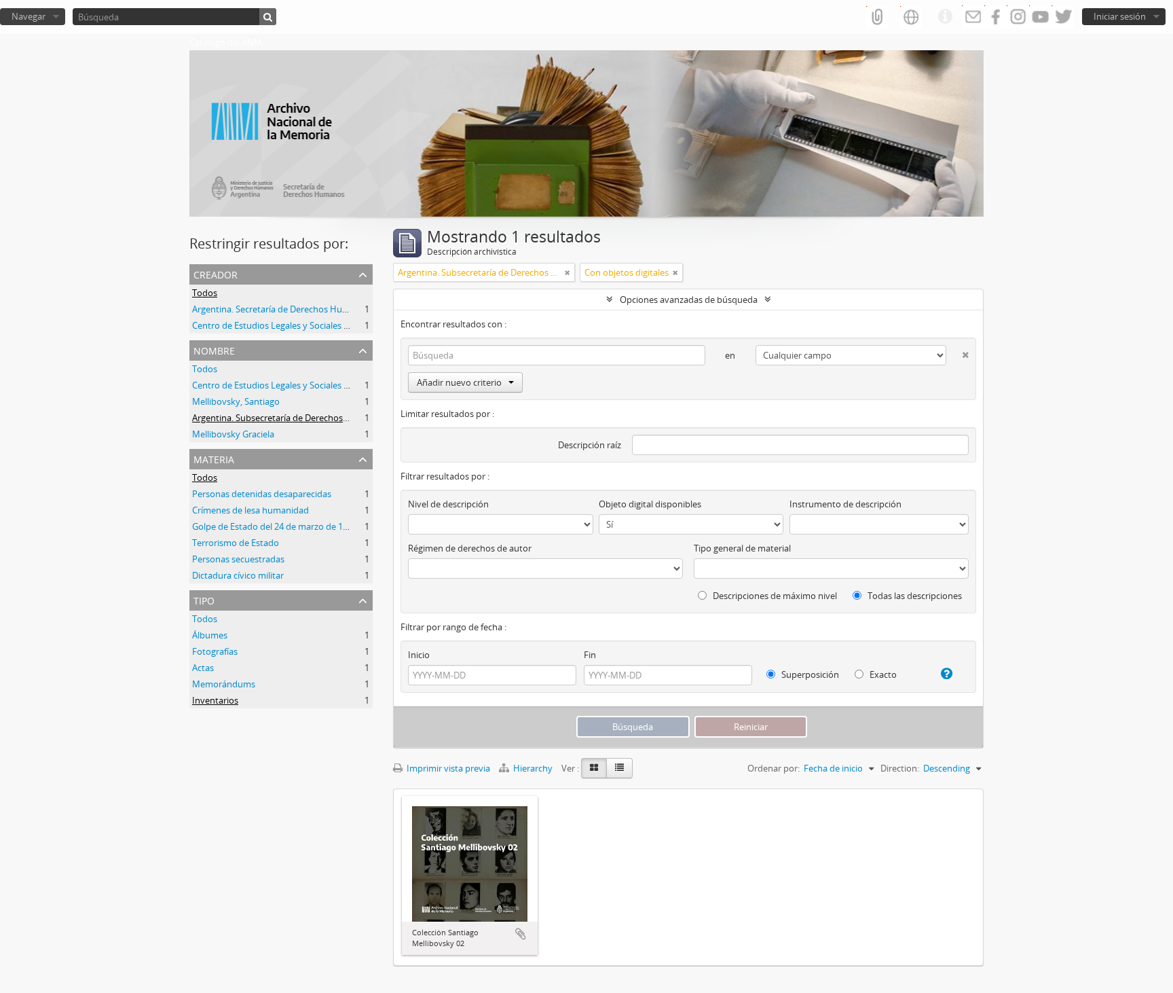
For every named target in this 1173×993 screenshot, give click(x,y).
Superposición (809, 674)
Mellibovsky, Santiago (236, 401)
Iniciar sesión (1120, 16)
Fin (590, 655)
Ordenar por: (773, 768)
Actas (203, 668)
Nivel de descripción (448, 504)
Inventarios (215, 700)
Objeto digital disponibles (650, 504)
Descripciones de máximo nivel (774, 596)
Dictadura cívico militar (238, 575)
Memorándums (223, 684)
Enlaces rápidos (945, 17)
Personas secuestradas (238, 559)
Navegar (28, 16)
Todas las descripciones (913, 596)
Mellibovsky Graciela (233, 434)
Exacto (882, 674)
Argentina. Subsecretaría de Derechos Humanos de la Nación (314, 418)
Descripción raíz (589, 445)
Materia (213, 458)
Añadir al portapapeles (520, 934)
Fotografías (215, 651)
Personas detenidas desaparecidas (261, 494)
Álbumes (209, 635)
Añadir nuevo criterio (459, 382)
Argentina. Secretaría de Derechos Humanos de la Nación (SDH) (319, 309)
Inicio (419, 655)
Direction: (899, 768)
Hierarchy (533, 768)
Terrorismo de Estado (235, 543)
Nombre (214, 349)
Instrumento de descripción (845, 504)
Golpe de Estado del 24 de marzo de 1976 (274, 526)
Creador (215, 273)
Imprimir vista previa (447, 768)
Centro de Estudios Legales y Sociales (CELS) (280, 325)
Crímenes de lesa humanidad (250, 510)
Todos (204, 293)
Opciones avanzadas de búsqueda (689, 299)
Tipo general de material (742, 548)
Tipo (204, 599)
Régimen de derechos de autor (470, 548)
